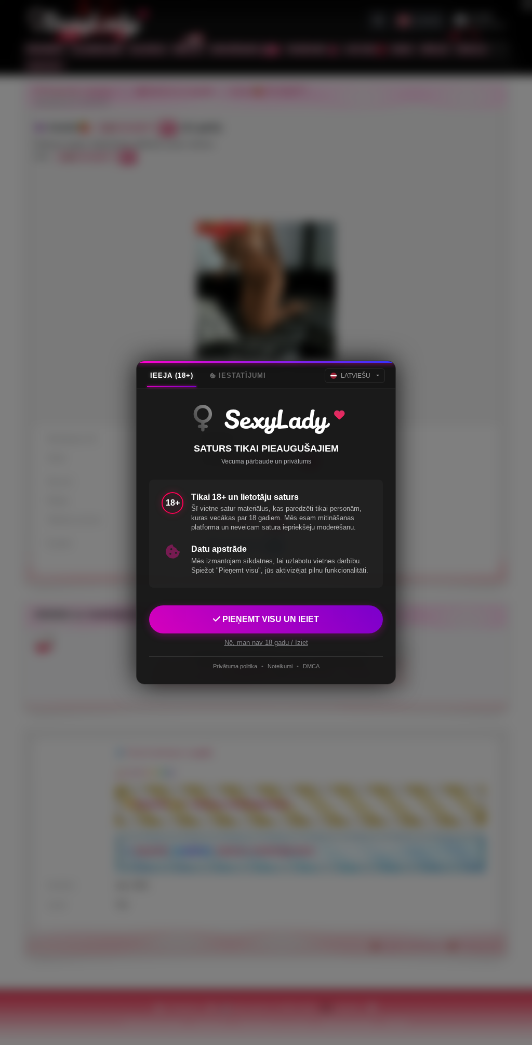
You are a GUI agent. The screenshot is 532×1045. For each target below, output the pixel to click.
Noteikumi (280, 666)
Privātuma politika (235, 666)
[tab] (171, 375)
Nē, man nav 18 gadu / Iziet (266, 642)
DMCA (311, 666)
